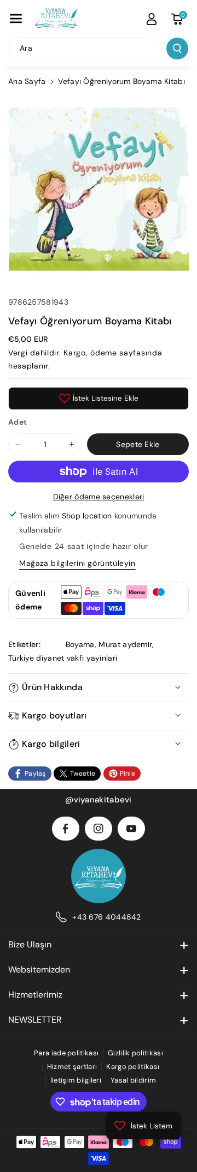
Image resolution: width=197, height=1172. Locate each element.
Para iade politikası (66, 1053)
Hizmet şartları (72, 1066)
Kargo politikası (132, 1066)
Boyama (80, 644)
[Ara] (177, 48)
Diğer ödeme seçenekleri (98, 497)
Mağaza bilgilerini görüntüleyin (77, 563)
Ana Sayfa (27, 81)
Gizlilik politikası (135, 1053)
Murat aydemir (125, 644)
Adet (17, 422)
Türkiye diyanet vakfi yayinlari (62, 658)
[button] (16, 18)
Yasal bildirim (133, 1080)
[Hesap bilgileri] (152, 19)
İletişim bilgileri (75, 1080)
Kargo (74, 353)
